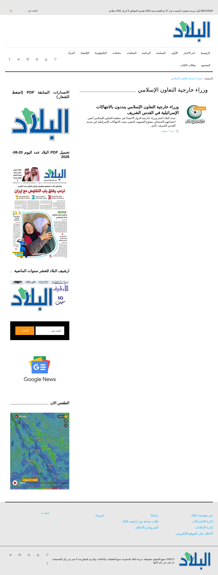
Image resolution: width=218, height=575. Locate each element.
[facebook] (9, 59)
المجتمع (205, 65)
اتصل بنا (45, 513)
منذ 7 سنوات (167, 131)
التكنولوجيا (101, 52)
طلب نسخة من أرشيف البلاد (140, 521)
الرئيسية (205, 52)
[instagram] (28, 59)
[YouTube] (46, 59)
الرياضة (146, 52)
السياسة (161, 52)
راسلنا (154, 515)
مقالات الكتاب (188, 65)
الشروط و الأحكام (147, 527)
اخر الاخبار (189, 52)
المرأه (71, 52)
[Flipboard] (55, 59)
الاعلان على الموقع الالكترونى (194, 533)
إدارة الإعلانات (204, 527)
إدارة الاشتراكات (202, 521)
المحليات (131, 52)
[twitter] (18, 59)
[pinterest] (37, 59)
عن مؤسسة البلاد (202, 515)
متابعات (116, 52)
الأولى (174, 52)
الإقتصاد (84, 52)
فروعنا (100, 515)
